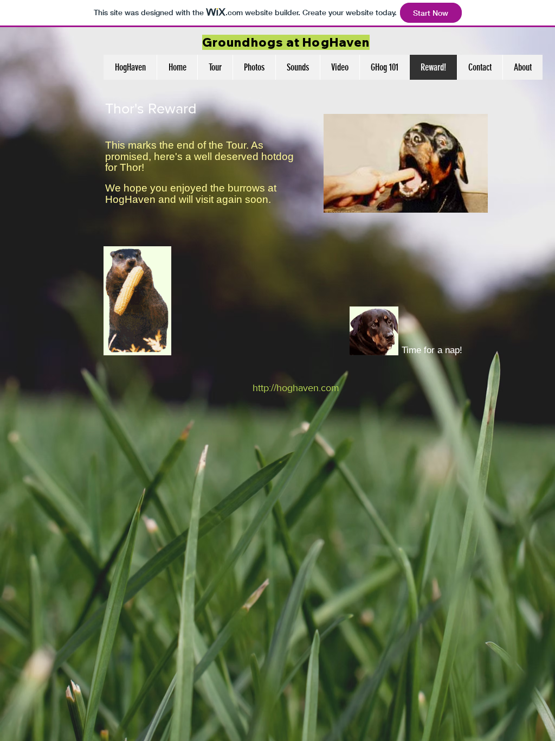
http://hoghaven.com (296, 387)
